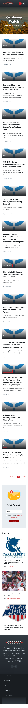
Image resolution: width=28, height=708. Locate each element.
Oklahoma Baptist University (17, 632)
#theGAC (8, 632)
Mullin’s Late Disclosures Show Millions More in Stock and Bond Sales (14, 274)
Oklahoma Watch (13, 25)
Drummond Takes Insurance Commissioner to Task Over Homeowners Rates (13, 87)
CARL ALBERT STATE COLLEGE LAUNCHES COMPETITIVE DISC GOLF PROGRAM (14, 562)
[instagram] (15, 666)
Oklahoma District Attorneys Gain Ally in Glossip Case (11, 417)
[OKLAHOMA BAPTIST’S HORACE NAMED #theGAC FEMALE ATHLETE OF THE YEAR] (14, 604)
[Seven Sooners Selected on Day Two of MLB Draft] (14, 572)
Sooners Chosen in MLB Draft (13, 598)
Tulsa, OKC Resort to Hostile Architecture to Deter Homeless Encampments (14, 344)
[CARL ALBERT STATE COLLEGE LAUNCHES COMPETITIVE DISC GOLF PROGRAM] (14, 538)
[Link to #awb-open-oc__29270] (20, 3)
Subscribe (14, 521)
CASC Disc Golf (9, 566)
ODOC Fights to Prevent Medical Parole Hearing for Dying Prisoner (13, 454)
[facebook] (12, 666)
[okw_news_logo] (7, 3)
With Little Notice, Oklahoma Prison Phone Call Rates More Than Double (14, 164)
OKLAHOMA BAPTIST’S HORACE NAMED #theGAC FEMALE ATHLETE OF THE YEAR (13, 627)
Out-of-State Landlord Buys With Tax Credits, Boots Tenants (13, 309)
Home (5, 25)
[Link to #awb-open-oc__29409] (23, 3)
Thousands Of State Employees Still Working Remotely (12, 201)
